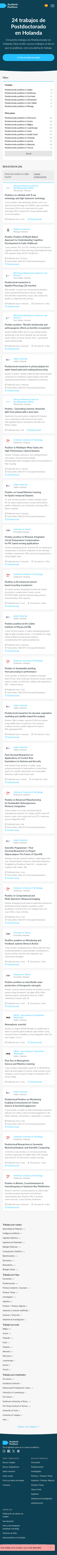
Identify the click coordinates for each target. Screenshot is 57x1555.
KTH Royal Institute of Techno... (17, 1406)
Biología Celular (10, 1269)
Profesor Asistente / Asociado (16, 1287)
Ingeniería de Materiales (14, 1242)
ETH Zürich (8, 1397)
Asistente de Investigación (14, 1319)
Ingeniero (7, 1301)
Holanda (27, 190)
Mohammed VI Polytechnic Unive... (18, 1387)
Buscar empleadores (11, 1466)
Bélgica (7, 1328)
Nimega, (17, 231)
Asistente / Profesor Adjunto (42, 1480)
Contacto (6, 1485)
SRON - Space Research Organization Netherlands (29, 1016)
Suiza (6, 1342)
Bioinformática (10, 1256)
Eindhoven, (18, 442)
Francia (7, 1369)
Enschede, (18, 532)
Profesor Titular (10, 1292)
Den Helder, (19, 278)
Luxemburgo (9, 1360)
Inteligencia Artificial (12, 1233)
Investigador (9, 1297)
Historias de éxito (10, 1533)
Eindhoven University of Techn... (17, 1401)
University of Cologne (12, 1415)
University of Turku (11, 1410)
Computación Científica (14, 1251)
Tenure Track (36, 1489)
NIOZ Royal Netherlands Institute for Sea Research (30, 274)
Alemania (8, 1351)
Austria (6, 1365)
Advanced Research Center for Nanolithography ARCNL (26, 186)
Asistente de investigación (41, 1498)
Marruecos (8, 1356)
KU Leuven (8, 1379)
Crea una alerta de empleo (29, 57)
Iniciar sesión (8, 1476)
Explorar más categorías (28, 1426)
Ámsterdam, (19, 190)
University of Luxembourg (14, 1392)
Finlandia (8, 1338)
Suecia (7, 1333)
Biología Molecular (12, 1246)
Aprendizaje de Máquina (14, 1228)
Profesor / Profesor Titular (41, 1476)
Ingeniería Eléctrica (12, 1238)
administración (37, 1503)
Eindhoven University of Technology (28, 440)
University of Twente (22, 529)
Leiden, (17, 361)
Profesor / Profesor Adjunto (15, 1306)
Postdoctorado (35, 219)
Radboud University (22, 229)
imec (6, 1419)
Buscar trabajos (9, 1462)
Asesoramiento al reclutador (14, 1537)
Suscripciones (8, 1521)
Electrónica (9, 1260)
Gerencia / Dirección (12, 1315)
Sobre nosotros (9, 1471)
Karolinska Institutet (12, 1383)
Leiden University (20, 358)
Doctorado (8, 1278)
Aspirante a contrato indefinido (16, 1310)
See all (28, 153)
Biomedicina (9, 1265)
